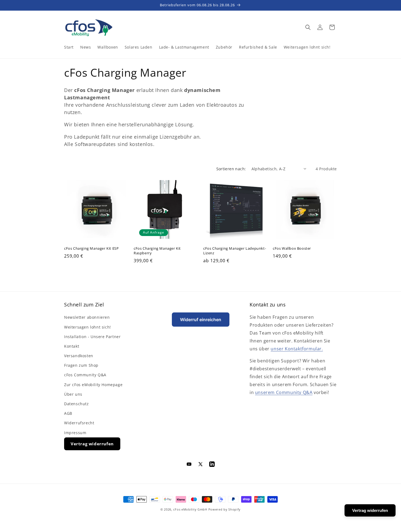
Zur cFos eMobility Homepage (93, 384)
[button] (308, 27)
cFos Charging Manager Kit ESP (91, 248)
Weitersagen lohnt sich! (87, 327)
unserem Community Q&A (284, 392)
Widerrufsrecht (79, 422)
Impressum (75, 432)
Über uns (73, 394)
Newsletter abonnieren (87, 317)
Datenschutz (76, 403)
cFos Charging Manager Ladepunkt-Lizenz (234, 250)
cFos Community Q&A (85, 374)
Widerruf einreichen (200, 319)
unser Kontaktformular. (297, 349)
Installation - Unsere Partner (92, 336)
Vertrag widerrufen (92, 443)
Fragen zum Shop (81, 365)
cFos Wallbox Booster (292, 248)
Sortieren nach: (231, 168)
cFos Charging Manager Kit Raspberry (157, 250)
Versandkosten (78, 355)
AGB (68, 413)
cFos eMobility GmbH (190, 509)
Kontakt (71, 346)
